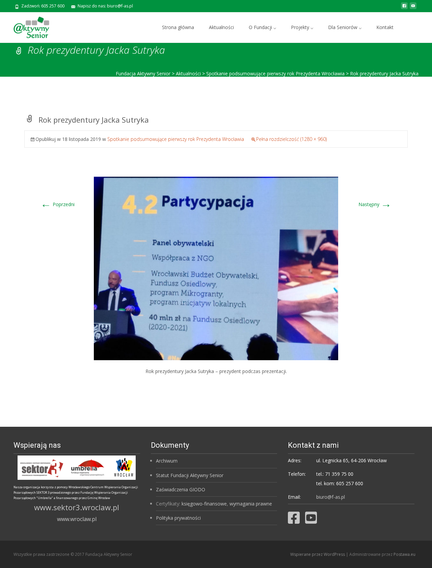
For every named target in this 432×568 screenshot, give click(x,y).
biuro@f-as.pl (330, 497)
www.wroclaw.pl (77, 519)
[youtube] (413, 8)
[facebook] (404, 8)
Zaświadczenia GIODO (180, 489)
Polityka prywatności (178, 518)
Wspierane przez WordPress (318, 554)
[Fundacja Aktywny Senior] (26, 25)
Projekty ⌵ (302, 27)
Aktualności (221, 27)
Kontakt (385, 27)
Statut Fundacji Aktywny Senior (189, 475)
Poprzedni (57, 204)
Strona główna (178, 27)
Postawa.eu (404, 554)
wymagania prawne (251, 503)
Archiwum (167, 461)
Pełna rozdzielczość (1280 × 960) (291, 139)
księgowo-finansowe (204, 503)
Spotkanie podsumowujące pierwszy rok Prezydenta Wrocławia (175, 139)
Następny (375, 204)
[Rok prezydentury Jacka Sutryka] (216, 268)
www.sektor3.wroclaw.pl (76, 507)
